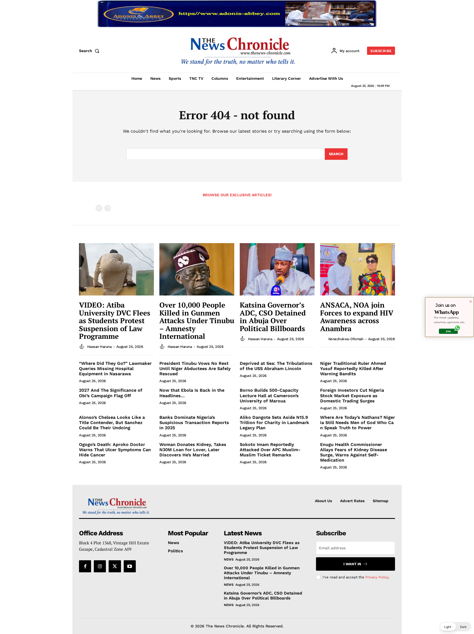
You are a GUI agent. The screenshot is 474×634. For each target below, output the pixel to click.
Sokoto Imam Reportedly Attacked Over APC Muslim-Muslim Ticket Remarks (270, 449)
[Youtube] (130, 566)
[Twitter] (115, 566)
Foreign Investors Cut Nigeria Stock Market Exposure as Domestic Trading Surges (352, 395)
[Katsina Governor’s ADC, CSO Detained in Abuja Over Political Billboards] (277, 269)
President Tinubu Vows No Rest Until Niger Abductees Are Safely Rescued (195, 368)
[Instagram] (100, 566)
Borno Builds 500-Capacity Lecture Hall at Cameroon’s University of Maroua (269, 395)
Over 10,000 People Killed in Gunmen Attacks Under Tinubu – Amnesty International (196, 320)
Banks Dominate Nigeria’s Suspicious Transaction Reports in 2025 (194, 422)
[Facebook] (85, 566)
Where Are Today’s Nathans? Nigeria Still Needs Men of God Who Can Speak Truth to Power (357, 422)
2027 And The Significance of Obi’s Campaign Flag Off (110, 393)
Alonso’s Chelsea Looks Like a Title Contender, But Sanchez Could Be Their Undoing (112, 422)
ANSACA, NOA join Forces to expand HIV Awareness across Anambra (356, 316)
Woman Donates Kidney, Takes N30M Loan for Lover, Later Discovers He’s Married (192, 449)
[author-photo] (82, 346)
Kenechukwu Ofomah (345, 339)
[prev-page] (98, 208)
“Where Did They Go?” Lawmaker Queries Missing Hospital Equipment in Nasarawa (115, 368)
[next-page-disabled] (107, 208)
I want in (352, 564)
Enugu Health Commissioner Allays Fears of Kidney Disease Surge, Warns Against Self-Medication (353, 452)
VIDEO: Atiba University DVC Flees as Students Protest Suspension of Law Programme (114, 320)
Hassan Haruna (99, 347)
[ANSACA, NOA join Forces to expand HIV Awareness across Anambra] (357, 269)
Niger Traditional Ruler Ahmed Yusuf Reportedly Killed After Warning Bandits (353, 368)
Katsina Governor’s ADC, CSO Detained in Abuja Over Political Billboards (273, 316)
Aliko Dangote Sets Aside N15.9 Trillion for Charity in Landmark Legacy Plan (274, 422)
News (228, 559)
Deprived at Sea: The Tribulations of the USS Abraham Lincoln (276, 366)
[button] (90, 50)
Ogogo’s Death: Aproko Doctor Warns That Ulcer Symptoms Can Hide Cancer (115, 449)
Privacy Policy (376, 577)
